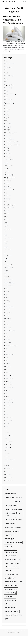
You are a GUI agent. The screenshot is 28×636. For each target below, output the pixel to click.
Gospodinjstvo (7, 157)
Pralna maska (7, 321)
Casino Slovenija (8, 88)
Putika (5, 333)
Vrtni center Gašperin (9, 459)
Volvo (5, 450)
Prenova (6, 324)
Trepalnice (6, 426)
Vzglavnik (6, 462)
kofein (12, 524)
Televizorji (6, 408)
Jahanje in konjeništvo (10, 178)
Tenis (5, 411)
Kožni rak (6, 214)
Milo (5, 253)
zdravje (7, 615)
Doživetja (6, 112)
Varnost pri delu (8, 441)
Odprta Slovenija (8, 1)
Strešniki (6, 396)
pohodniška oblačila (12, 563)
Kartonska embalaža (9, 190)
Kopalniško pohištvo (9, 208)
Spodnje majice (8, 381)
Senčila (6, 348)
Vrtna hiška (7, 453)
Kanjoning (6, 184)
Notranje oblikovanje (9, 283)
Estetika (6, 121)
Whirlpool (6, 465)
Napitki (6, 271)
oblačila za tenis (10, 556)
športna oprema (10, 494)
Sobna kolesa (7, 366)
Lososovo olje (7, 229)
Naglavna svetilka (8, 265)
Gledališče (6, 151)
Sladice (6, 360)
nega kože (18, 542)
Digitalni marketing (9, 103)
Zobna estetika (8, 474)
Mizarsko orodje (8, 256)
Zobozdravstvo (8, 477)
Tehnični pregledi (8, 402)
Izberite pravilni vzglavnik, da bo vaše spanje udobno (13, 19)
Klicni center (7, 199)
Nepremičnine (7, 277)
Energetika (7, 118)
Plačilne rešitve (8, 313)
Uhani (5, 429)
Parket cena (7, 304)
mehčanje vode (10, 535)
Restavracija (7, 339)
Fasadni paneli (7, 127)
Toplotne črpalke (8, 420)
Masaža (6, 241)
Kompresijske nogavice (10, 205)
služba (7, 585)
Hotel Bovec (7, 169)
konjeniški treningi (8, 531)
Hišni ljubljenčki (8, 166)
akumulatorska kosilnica (13, 497)
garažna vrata (17, 509)
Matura (6, 244)
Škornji (6, 357)
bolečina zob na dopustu (9, 501)
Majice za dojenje (8, 238)
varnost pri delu (10, 611)
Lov (5, 232)
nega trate (8, 546)
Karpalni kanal (7, 187)
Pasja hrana (7, 310)
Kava (5, 193)
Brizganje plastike (8, 85)
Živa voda (6, 471)
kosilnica (16, 531)
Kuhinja (6, 217)
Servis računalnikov (9, 354)
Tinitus (6, 414)
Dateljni (6, 97)
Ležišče (6, 223)
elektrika (19, 501)
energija (7, 509)
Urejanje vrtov (7, 438)
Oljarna (6, 289)
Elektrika (6, 115)
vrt (18, 611)
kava (7, 523)
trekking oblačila (10, 607)
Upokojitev (7, 432)
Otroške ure (7, 298)
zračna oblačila (16, 615)
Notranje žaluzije (8, 286)
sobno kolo (14, 585)
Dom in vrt (6, 106)
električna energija (11, 505)
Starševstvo (7, 390)
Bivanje (6, 79)
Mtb (5, 262)
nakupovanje (9, 542)
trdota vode (9, 604)
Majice (5, 235)
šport (6, 619)
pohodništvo (9, 570)
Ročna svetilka (7, 342)
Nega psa (6, 274)
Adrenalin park (7, 67)
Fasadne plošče (8, 124)
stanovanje (9, 596)
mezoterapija (9, 539)
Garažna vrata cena (9, 139)
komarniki (17, 527)
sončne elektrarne (11, 589)
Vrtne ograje (7, 456)
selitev (21, 582)
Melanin (6, 247)
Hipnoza (6, 163)
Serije (5, 351)
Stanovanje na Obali (9, 387)
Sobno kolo (7, 369)
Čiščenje (6, 91)
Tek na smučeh (8, 405)
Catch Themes (17, 632)
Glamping (6, 148)
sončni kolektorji (10, 593)
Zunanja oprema (8, 480)
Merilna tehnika (8, 250)
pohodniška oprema (11, 567)
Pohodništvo (7, 318)
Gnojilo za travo (8, 154)
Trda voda (6, 423)
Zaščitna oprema (8, 468)
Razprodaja (7, 336)
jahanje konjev (19, 519)
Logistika (6, 226)
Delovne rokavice (8, 100)
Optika (5, 295)
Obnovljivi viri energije (12, 559)
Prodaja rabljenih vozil (9, 330)
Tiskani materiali (8, 417)
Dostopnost (7, 109)
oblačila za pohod (11, 552)
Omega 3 (6, 292)
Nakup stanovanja (8, 268)
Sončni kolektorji (8, 378)
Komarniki (6, 202)
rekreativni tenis (10, 578)
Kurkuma (6, 220)
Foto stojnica (7, 130)
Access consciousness (10, 64)
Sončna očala (7, 372)
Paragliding (7, 301)
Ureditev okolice (8, 435)
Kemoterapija (7, 196)
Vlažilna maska (8, 447)
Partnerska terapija (9, 307)
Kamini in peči (7, 181)
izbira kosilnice (10, 519)
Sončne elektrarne (8, 375)
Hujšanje (6, 172)
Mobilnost (6, 259)
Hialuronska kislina (9, 160)
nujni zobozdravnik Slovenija (10, 549)
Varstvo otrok (7, 444)
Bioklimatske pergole (9, 76)
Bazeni (6, 73)
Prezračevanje (7, 327)
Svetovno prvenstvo (9, 399)
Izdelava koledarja (8, 175)
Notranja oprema (8, 280)
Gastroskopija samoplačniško (11, 142)
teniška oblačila (10, 600)
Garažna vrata (7, 136)
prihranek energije (11, 574)
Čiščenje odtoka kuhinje (10, 94)
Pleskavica (6, 316)
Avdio (5, 70)
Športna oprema (8, 384)
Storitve (6, 393)
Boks (5, 82)
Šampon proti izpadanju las (11, 345)
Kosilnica (6, 211)
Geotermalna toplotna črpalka (11, 145)
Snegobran (7, 363)
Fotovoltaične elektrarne (10, 133)
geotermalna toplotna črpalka (12, 514)
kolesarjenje (9, 527)
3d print (6, 61)
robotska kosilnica (11, 582)
